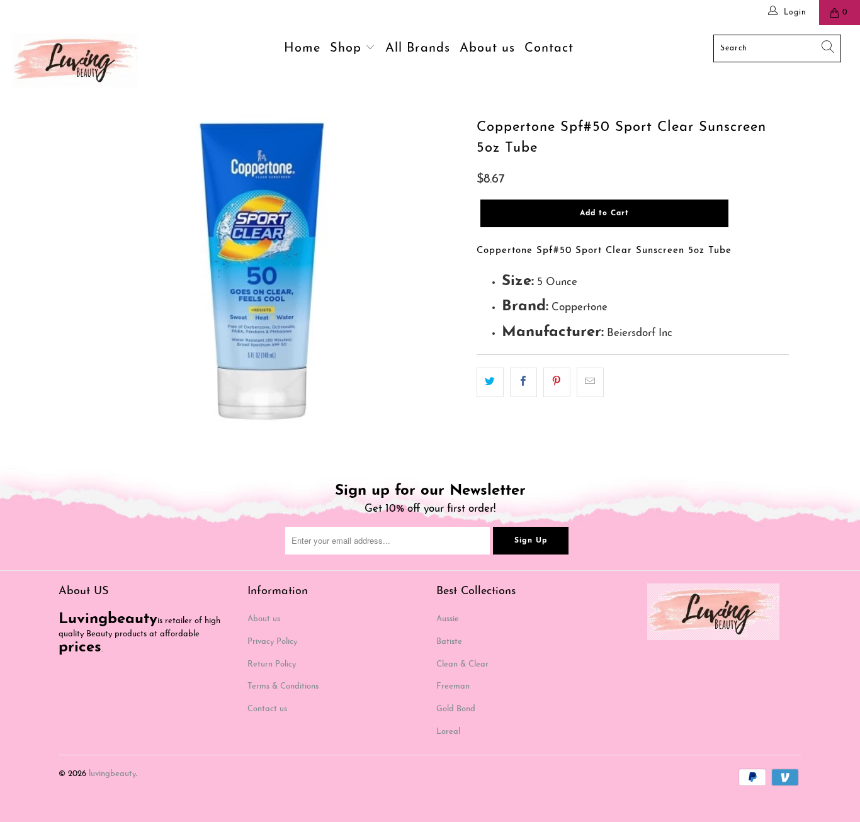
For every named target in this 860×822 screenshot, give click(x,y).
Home (302, 48)
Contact (549, 48)
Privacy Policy (272, 642)
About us (487, 48)
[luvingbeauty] (75, 60)
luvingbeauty (112, 774)
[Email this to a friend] (590, 382)
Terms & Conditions (283, 686)
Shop (348, 48)
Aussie (447, 619)
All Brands (417, 48)
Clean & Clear (462, 664)
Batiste (449, 642)
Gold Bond (455, 709)
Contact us (267, 709)
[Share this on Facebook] (523, 382)
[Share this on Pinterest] (556, 382)
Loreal (448, 732)
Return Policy (271, 664)
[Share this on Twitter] (490, 382)
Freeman (453, 686)
